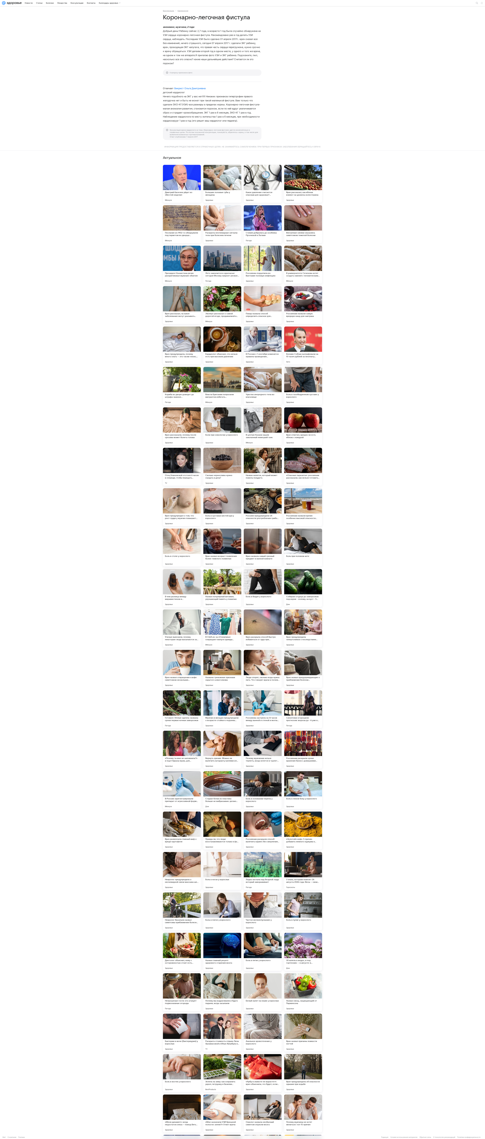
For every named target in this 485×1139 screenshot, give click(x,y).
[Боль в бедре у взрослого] (263, 588)
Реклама (21, 1137)
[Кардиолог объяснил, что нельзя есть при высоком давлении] (222, 345)
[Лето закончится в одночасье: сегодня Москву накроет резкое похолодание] (222, 265)
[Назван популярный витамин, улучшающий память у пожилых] (222, 588)
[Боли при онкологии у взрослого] (222, 426)
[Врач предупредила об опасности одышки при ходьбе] (303, 1073)
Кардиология (183, 11)
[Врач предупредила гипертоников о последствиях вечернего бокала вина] (303, 628)
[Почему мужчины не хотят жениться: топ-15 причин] (303, 1113)
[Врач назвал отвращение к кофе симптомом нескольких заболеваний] (182, 669)
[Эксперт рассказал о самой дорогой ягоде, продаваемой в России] (222, 305)
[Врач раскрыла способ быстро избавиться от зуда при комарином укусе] (263, 628)
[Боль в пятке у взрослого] (263, 952)
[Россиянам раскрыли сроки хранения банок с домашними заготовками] (303, 750)
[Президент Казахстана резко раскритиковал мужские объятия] (182, 265)
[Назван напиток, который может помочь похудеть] (263, 467)
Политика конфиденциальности (468, 1137)
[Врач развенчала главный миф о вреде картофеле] (182, 830)
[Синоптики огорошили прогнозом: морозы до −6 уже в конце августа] (303, 709)
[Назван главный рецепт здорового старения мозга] (222, 952)
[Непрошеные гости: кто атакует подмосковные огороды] (182, 992)
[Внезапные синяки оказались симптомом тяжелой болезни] (303, 224)
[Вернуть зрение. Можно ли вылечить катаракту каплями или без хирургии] (222, 750)
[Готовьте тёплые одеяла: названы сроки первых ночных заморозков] (182, 709)
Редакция (384, 1137)
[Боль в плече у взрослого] (222, 911)
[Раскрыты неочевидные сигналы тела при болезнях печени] (222, 224)
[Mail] (4, 3)
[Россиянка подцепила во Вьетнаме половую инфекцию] (263, 265)
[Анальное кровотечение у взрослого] (263, 1033)
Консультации (168, 11)
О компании (12, 1137)
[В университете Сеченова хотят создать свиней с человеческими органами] (303, 265)
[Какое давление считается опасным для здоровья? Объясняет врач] (263, 184)
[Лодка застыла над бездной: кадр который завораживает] (263, 871)
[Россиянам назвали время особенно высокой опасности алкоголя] (303, 507)
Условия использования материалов (403, 1137)
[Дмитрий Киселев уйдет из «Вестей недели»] (182, 184)
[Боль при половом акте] (303, 548)
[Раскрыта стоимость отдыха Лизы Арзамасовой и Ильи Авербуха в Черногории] (222, 1033)
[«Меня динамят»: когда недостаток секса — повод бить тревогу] (182, 1113)
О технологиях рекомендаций (444, 1137)
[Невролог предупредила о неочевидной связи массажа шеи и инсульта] (182, 871)
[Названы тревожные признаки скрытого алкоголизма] (222, 669)
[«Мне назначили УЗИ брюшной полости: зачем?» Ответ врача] (222, 1113)
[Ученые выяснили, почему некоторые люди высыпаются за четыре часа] (182, 628)
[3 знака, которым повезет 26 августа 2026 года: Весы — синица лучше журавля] (303, 871)
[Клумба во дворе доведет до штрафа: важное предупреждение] (182, 386)
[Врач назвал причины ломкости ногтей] (303, 1033)
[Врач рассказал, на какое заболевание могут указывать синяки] (182, 305)
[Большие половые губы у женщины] (222, 184)
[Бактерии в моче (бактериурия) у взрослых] (182, 1033)
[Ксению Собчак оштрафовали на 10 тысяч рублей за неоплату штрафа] (303, 345)
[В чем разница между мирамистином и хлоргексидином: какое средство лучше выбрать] (182, 588)
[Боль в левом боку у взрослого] (303, 790)
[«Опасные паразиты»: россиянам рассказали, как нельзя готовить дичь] (303, 467)
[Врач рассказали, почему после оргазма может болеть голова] (182, 426)
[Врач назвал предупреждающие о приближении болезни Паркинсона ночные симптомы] (303, 669)
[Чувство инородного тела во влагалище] (263, 386)
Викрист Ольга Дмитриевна (190, 88)
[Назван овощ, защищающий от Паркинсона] (303, 992)
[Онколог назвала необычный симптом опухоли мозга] (263, 1113)
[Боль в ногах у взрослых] (222, 871)
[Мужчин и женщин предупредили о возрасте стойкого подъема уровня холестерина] (222, 709)
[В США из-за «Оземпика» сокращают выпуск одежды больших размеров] (222, 628)
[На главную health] (14, 3)
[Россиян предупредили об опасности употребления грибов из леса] (263, 507)
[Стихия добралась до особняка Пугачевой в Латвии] (263, 224)
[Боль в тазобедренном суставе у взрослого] (303, 386)
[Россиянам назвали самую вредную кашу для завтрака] (303, 305)
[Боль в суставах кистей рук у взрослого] (222, 507)
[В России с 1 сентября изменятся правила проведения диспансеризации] (263, 345)
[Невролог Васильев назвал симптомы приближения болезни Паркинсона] (182, 911)
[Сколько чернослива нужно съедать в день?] (222, 467)
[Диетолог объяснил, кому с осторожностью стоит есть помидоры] (182, 952)
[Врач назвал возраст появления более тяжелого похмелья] (222, 548)
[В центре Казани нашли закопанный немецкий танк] (263, 426)
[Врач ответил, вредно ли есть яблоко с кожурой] (303, 426)
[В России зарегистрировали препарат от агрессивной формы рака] (182, 790)
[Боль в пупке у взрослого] (303, 911)
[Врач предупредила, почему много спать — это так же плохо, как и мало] (182, 345)
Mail (4, 1137)
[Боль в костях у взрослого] (182, 1073)
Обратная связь (425, 1137)
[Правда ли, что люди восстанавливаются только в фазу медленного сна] (222, 830)
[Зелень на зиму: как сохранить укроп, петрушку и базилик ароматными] (222, 1073)
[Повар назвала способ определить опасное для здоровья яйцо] (263, 305)
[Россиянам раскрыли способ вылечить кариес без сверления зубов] (263, 830)
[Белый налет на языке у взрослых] (263, 992)
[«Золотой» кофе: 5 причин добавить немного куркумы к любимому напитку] (303, 830)
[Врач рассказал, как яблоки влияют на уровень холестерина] (303, 184)
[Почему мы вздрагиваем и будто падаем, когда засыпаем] (222, 992)
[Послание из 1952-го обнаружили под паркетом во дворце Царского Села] (182, 224)
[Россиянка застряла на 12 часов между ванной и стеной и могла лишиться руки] (263, 709)
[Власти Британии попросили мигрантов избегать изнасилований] (222, 386)
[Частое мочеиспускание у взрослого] (263, 911)
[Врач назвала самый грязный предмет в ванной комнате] (263, 548)
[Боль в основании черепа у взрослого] (263, 790)
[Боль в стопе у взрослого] (182, 548)
